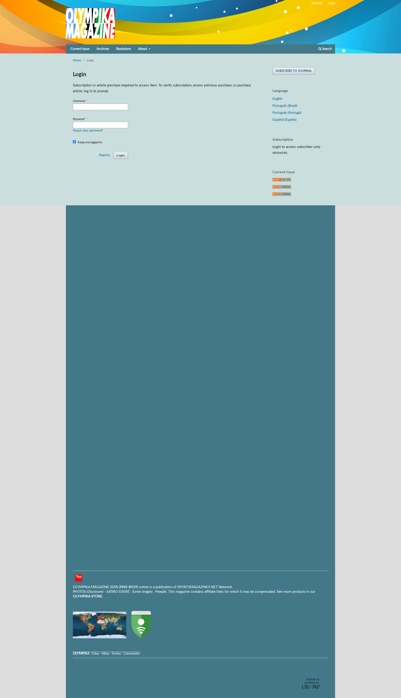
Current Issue (80, 49)
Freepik (160, 591)
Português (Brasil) (284, 106)
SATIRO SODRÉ (118, 591)
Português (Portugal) (286, 113)
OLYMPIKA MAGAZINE (91, 587)
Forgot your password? (88, 130)
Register (317, 3)
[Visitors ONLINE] (99, 637)
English (277, 99)
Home (77, 60)
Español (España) (284, 119)
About (143, 49)
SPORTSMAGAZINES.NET (197, 587)
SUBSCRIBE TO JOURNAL (294, 70)
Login (331, 3)
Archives (103, 49)
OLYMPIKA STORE (87, 596)
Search (326, 49)
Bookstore (123, 49)
